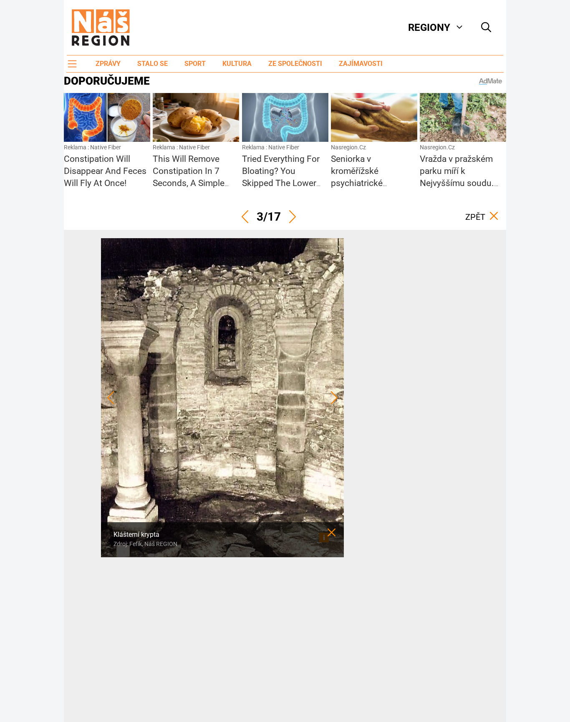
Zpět (475, 217)
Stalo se (152, 64)
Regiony (429, 27)
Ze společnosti (295, 64)
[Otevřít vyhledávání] (486, 27)
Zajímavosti (361, 64)
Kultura (237, 64)
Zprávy (108, 64)
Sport (195, 64)
